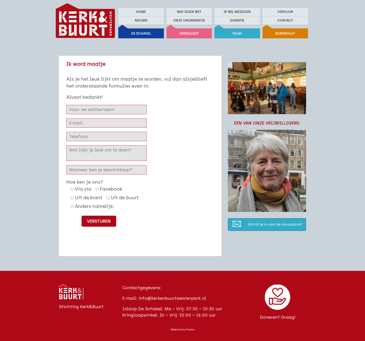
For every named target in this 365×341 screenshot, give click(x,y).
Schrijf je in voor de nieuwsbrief (275, 224)
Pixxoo (190, 329)
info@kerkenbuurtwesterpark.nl (172, 298)
